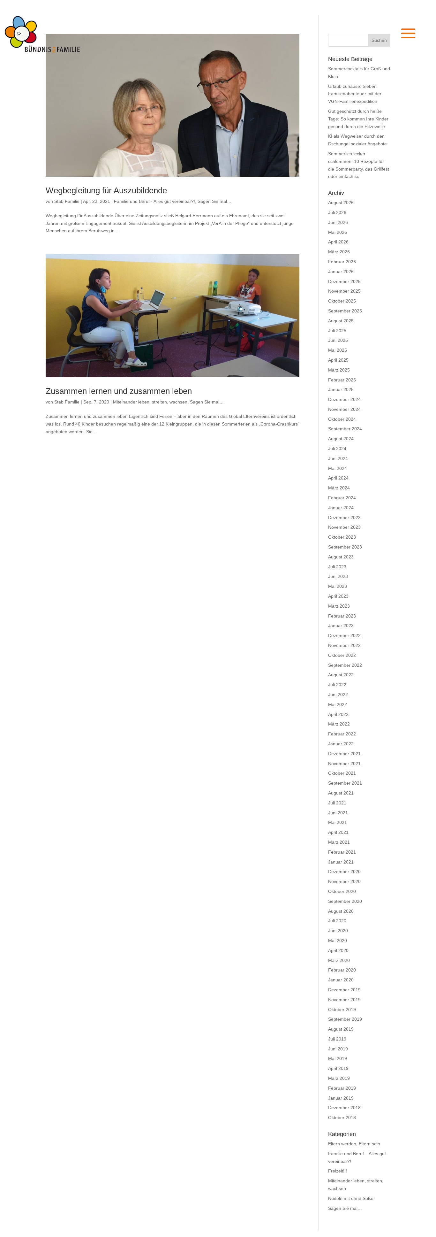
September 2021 (345, 783)
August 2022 (341, 674)
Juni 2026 (338, 222)
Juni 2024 (338, 458)
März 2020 (339, 960)
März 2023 (339, 606)
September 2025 (345, 310)
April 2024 (338, 477)
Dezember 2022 (344, 635)
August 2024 (341, 438)
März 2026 (339, 251)
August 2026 (341, 202)
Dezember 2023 (344, 517)
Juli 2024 (337, 448)
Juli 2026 (337, 212)
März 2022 (339, 723)
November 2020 (344, 881)
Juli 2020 (337, 920)
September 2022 (345, 665)
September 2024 (345, 428)
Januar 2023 (341, 625)
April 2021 (338, 832)
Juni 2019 (338, 1048)
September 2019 (345, 1019)
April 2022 (338, 714)
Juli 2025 (337, 330)
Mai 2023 (337, 586)
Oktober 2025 (342, 300)
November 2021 (344, 763)
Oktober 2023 (342, 537)
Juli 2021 (337, 802)
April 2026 (338, 241)
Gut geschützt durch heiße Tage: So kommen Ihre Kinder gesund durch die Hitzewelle (358, 119)
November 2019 (344, 999)
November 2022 (344, 645)
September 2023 (345, 546)
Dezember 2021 (344, 753)
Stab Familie (66, 201)
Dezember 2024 (344, 399)
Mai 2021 (337, 822)
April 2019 (338, 1068)
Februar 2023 (342, 615)
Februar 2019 (342, 1088)
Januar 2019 (341, 1098)
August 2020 (341, 911)
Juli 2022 (337, 684)
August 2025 (341, 320)
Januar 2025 (341, 389)
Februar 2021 (342, 852)
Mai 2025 (337, 350)
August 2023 (341, 556)
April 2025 (338, 360)
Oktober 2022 (342, 655)
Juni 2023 (338, 576)
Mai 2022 (337, 704)
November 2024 (344, 409)
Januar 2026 (341, 271)
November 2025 (344, 291)
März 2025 (339, 370)
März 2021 (339, 842)
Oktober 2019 (342, 1009)
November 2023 (344, 527)
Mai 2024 (337, 468)
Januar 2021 (341, 861)
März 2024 (339, 487)
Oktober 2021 (342, 773)
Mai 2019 (337, 1058)
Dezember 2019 (344, 989)
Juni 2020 (338, 930)
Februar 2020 (342, 969)
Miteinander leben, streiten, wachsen (150, 401)
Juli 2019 (337, 1038)
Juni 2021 (338, 812)
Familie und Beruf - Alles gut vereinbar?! (154, 201)
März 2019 (339, 1078)
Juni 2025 (338, 340)
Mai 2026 (337, 232)
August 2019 (341, 1029)
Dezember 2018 (344, 1107)
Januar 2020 (341, 979)
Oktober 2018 (342, 1117)
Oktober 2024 (342, 419)
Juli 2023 (337, 566)
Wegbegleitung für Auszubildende (106, 190)
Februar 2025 (342, 379)
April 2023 (338, 596)
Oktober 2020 (342, 891)
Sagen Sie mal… (214, 201)
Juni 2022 (338, 694)
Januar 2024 (341, 507)
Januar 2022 (341, 743)
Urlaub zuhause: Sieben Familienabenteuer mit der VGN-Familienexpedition (354, 94)
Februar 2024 (342, 497)
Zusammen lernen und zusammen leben (119, 391)
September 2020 (345, 901)
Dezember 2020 (344, 871)
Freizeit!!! (337, 1170)
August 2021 (341, 792)
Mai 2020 (337, 940)
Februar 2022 (342, 733)
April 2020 (338, 950)
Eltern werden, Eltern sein (354, 1143)
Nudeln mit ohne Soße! (351, 1198)
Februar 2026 (342, 261)
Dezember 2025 (344, 281)
